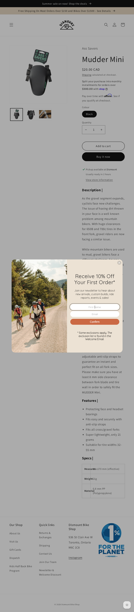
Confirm (95, 321)
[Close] (119, 263)
